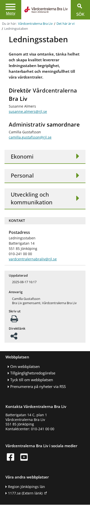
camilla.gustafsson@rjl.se (30, 137)
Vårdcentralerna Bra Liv (35, 24)
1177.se (25, 493)
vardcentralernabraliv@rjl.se (33, 259)
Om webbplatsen (25, 366)
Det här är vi (65, 24)
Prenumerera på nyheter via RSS (38, 386)
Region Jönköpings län (26, 486)
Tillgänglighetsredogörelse (32, 373)
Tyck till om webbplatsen (31, 379)
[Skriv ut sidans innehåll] (14, 320)
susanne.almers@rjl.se (28, 111)
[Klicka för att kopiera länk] (13, 337)
